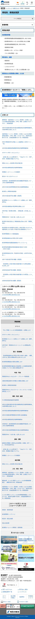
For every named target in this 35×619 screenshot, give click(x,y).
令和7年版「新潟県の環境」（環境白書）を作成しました (16, 211)
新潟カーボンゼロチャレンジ (10, 176)
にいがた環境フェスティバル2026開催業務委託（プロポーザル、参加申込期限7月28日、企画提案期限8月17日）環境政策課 (16, 496)
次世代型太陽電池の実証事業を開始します (13, 206)
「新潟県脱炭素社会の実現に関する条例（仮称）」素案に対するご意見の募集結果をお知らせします (17, 356)
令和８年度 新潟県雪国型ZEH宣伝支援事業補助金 (15, 187)
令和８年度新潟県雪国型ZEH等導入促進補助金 (14, 415)
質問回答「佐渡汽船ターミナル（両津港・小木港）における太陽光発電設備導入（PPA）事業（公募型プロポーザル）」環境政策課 (17, 121)
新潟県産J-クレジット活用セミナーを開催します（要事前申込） (17, 201)
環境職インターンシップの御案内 (11, 172)
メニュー (31, 3)
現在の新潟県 (5, 523)
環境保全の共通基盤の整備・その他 (13, 73)
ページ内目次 (17, 18)
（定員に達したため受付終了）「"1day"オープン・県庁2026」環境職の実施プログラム (17, 157)
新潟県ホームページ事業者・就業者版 (12, 527)
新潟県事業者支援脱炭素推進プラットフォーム (14, 242)
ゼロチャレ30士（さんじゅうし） (11, 152)
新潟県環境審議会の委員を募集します (12, 361)
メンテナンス (22, 591)
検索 (27, 3)
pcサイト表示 (6, 601)
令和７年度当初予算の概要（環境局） (12, 259)
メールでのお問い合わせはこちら (11, 294)
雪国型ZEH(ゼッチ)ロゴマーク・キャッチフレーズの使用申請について (17, 390)
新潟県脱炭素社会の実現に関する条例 (12, 238)
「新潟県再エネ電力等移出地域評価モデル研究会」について (17, 275)
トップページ (9, 8)
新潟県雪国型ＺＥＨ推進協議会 (10, 234)
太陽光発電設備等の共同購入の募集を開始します (15, 381)
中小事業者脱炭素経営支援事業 (10, 400)
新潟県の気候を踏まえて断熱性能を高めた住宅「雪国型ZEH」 (17, 222)
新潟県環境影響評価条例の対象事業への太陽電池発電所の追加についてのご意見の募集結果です (17, 367)
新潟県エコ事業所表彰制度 (9, 191)
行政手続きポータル (22, 3)
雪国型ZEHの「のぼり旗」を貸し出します (13, 217)
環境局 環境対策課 (7, 509)
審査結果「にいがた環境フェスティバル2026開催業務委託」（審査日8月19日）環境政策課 (16, 481)
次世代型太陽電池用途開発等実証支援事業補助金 (15, 148)
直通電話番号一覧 (7, 591)
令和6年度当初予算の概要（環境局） (12, 270)
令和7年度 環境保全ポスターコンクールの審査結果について (16, 346)
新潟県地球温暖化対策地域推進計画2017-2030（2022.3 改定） (14, 248)
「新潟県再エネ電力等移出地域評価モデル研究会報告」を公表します (17, 264)
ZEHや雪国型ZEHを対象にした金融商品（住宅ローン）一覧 (17, 142)
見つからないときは (17, 532)
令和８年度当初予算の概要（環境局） (12, 195)
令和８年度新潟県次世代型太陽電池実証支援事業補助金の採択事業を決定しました (17, 128)
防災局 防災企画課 (7, 518)
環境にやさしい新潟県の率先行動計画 (12, 163)
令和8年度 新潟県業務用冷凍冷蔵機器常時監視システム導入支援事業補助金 (16, 181)
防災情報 (17, 3)
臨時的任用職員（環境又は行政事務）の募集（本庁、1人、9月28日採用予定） (16, 444)
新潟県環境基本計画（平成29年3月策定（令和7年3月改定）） (17, 254)
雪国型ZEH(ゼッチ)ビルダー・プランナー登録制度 (15, 376)
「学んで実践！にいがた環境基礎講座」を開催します (16, 330)
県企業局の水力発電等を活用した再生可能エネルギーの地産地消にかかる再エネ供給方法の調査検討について (17, 228)
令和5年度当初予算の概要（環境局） (12, 280)
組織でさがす (16, 8)
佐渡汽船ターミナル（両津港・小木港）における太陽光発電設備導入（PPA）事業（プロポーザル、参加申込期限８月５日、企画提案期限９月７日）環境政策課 (17, 135)
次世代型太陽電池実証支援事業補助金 (12, 167)
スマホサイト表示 (23, 601)
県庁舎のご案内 (23, 589)
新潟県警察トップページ (8, 514)
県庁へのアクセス (7, 589)
